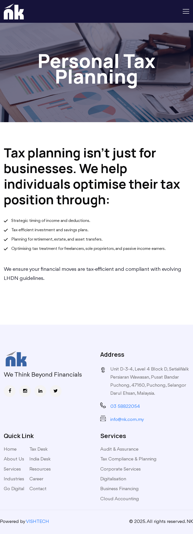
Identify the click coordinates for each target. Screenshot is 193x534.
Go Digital (14, 488)
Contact (37, 488)
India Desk (40, 459)
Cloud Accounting (119, 499)
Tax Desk (38, 449)
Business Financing (119, 488)
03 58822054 (125, 406)
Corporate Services (120, 469)
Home (10, 449)
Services (12, 469)
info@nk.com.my (127, 419)
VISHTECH (37, 521)
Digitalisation (113, 479)
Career (36, 479)
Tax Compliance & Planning (128, 459)
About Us (14, 459)
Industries (14, 479)
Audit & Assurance (119, 449)
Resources (40, 469)
